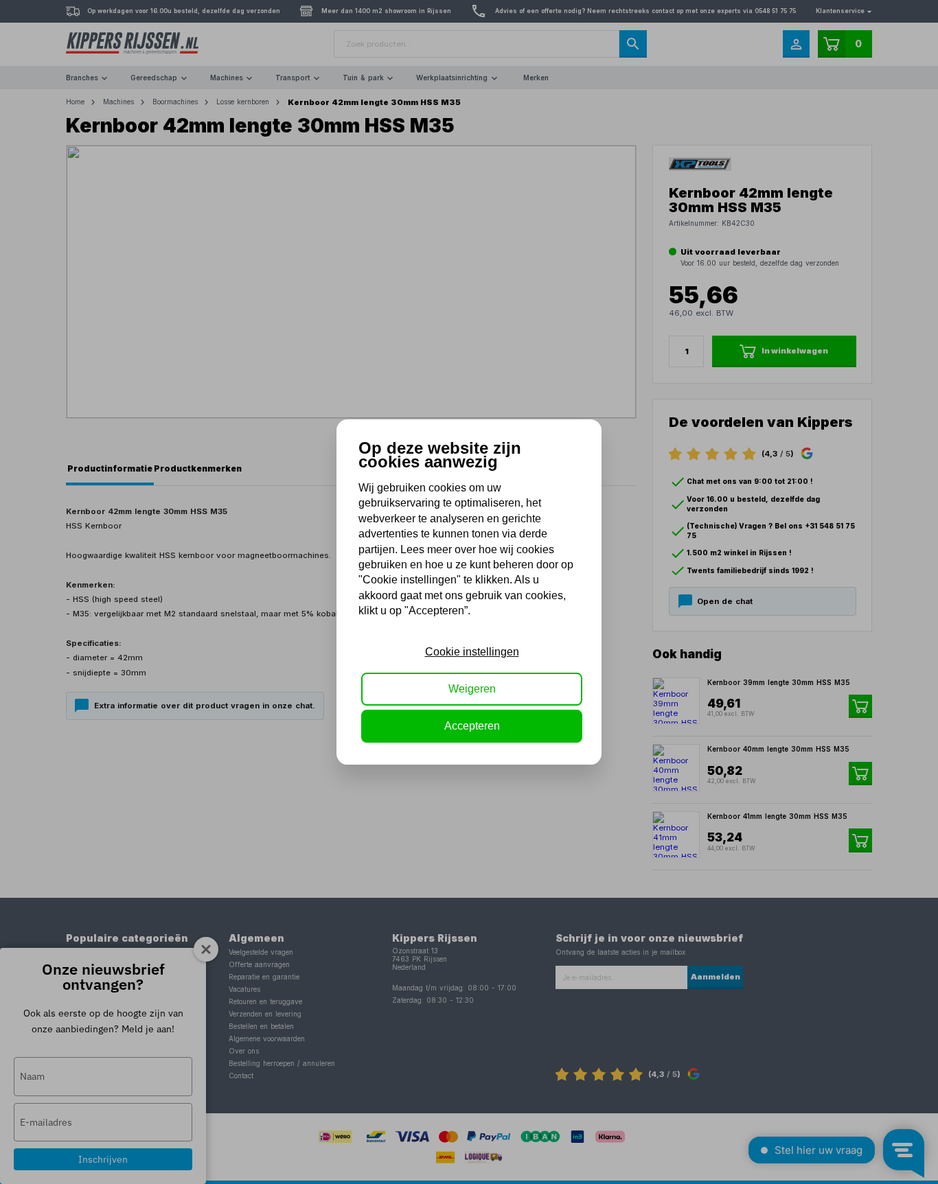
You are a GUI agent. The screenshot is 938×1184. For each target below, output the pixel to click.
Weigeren (472, 689)
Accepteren (472, 726)
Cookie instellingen (472, 652)
